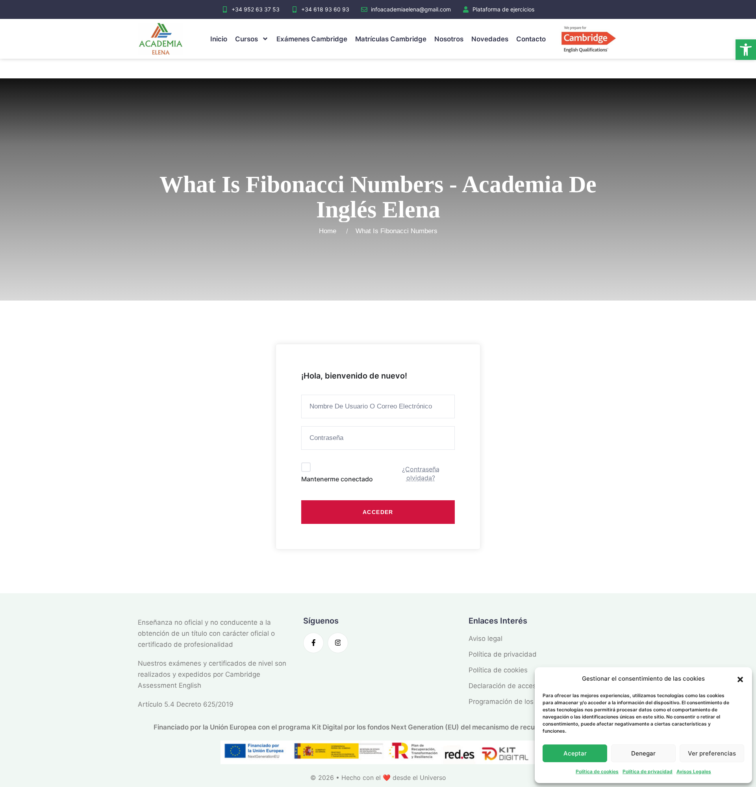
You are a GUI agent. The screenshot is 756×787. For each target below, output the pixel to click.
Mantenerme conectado (337, 479)
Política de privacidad (648, 771)
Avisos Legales (693, 771)
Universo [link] (433, 777)
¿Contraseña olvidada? (420, 473)
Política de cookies (597, 771)
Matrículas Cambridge (390, 39)
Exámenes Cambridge (311, 39)
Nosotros (448, 39)
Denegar (643, 753)
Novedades (489, 39)
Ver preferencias (712, 753)
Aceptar (575, 753)
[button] (746, 49)
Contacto (531, 39)
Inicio (218, 39)
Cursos (246, 39)
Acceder (378, 512)
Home (329, 231)
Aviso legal (485, 638)
